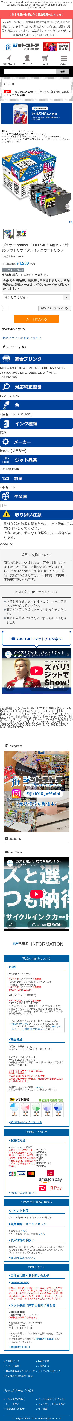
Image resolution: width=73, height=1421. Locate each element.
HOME (5, 131)
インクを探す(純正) (15, 1399)
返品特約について (14, 329)
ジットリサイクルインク (23, 131)
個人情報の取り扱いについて (20, 1371)
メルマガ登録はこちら (49, 1371)
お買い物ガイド (9, 64)
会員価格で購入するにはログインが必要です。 (25, 274)
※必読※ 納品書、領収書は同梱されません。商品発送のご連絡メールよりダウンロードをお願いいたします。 (36, 284)
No (43, 7)
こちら (39, 1086)
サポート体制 (12, 1366)
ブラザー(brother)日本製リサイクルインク (25, 134)
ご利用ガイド (12, 1361)
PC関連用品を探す (15, 1409)
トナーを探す (12, 1404)
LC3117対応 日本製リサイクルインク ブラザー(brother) (32, 136)
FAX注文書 (43, 1361)
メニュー (63, 64)
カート (45, 64)
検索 (62, 71)
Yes (40, 7)
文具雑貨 (42, 1409)
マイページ (27, 64)
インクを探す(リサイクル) (51, 1399)
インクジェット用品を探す (51, 1404)
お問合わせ (43, 1366)
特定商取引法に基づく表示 (19, 1376)
